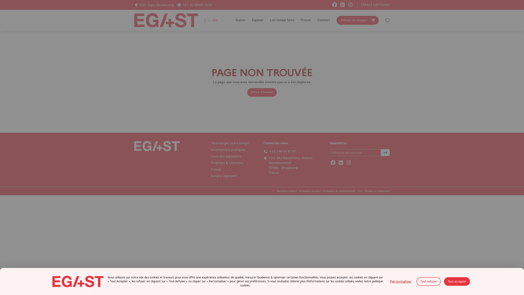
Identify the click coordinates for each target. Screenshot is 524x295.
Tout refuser (428, 281)
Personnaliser (401, 281)
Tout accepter (457, 281)
